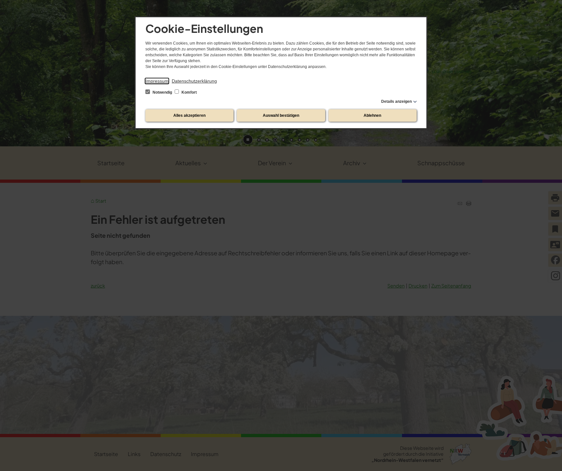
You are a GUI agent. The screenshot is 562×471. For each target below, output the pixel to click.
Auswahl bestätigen (281, 115)
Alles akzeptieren (189, 115)
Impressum (156, 81)
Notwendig (162, 92)
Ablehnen (372, 115)
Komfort (189, 92)
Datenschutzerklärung (194, 81)
